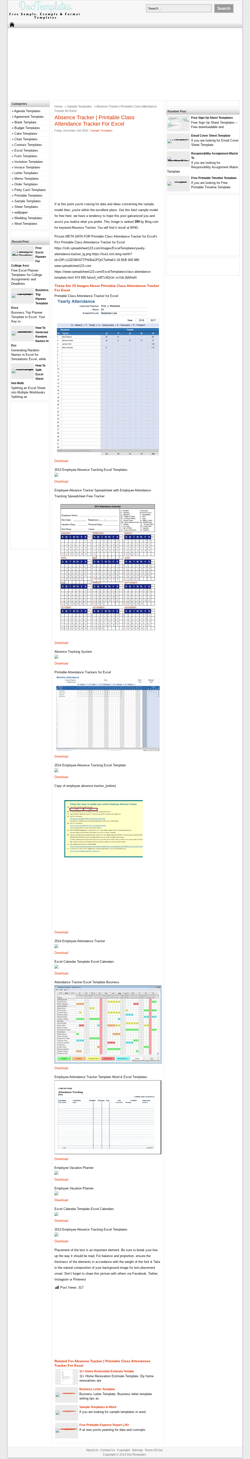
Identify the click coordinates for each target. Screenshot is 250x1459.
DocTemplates (136, 1454)
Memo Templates (26, 178)
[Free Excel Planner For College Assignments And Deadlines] (23, 255)
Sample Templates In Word (97, 1407)
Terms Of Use (154, 1450)
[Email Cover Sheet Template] (178, 139)
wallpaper (21, 212)
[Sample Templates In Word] (67, 1410)
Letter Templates (26, 173)
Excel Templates (26, 150)
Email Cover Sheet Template (210, 135)
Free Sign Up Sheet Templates (212, 117)
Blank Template (25, 122)
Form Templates (25, 156)
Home (58, 106)
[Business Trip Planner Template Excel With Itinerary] (23, 294)
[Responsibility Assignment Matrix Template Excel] (178, 161)
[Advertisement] (125, 63)
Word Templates (25, 223)
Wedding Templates (28, 218)
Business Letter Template (97, 1389)
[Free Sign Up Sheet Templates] (178, 128)
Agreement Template (28, 117)
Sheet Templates (26, 207)
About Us (92, 1450)
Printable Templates (28, 195)
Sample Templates (79, 106)
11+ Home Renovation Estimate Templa (106, 1371)
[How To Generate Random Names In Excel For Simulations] (23, 331)
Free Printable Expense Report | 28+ (104, 1425)
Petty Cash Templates (30, 190)
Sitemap (137, 1450)
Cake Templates (25, 133)
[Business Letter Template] (67, 1393)
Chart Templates (26, 139)
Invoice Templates (27, 167)
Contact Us (107, 1450)
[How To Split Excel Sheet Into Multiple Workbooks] (23, 369)
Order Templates (26, 184)
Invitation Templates (28, 162)
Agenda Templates (27, 111)
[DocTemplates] (44, 19)
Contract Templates (28, 145)
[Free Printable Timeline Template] (178, 181)
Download (61, 461)
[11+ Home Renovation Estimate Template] (67, 1383)
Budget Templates (27, 128)
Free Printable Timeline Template (214, 178)
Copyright (123, 1450)
